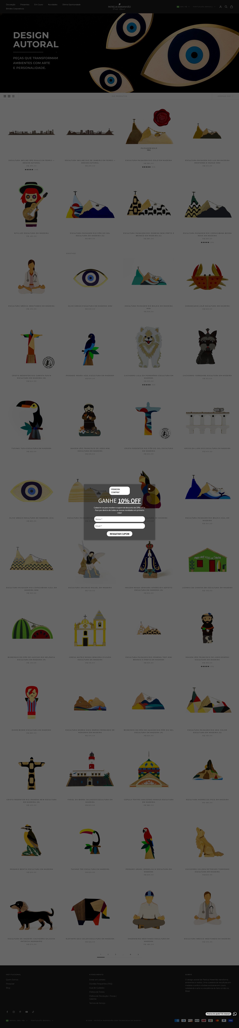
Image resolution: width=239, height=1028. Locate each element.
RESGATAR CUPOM (119, 533)
